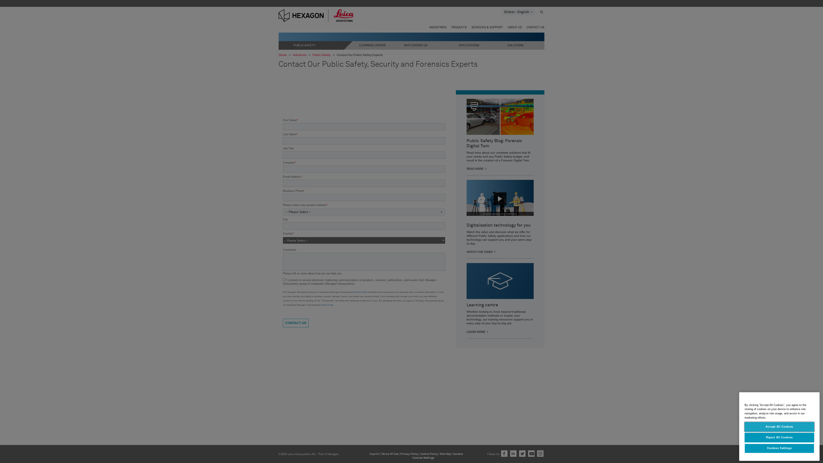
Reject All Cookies (779, 437)
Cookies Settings (779, 448)
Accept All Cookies (779, 426)
